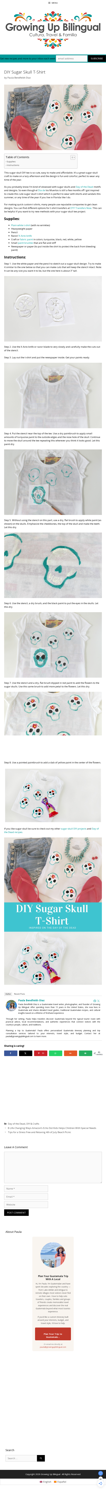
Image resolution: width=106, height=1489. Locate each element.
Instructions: (13, 165)
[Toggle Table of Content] (71, 157)
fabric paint (26, 239)
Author (8, 994)
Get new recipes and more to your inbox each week (27, 58)
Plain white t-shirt (20, 225)
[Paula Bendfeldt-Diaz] (11, 1010)
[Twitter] (98, 1001)
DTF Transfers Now (80, 208)
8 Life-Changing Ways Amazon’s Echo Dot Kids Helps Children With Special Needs (52, 1128)
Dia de (42, 190)
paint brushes (25, 242)
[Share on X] (25, 1053)
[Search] (41, 1458)
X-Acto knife (25, 235)
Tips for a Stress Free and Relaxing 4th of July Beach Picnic (39, 1132)
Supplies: (11, 161)
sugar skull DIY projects (73, 828)
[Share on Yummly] (70, 1053)
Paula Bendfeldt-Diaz (31, 1000)
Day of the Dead (84, 186)
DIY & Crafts (32, 1123)
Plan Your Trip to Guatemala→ (53, 1335)
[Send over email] (85, 1053)
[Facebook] (94, 1001)
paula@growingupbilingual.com (53, 1347)
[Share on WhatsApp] (55, 1053)
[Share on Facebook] (10, 1053)
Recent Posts (19, 994)
